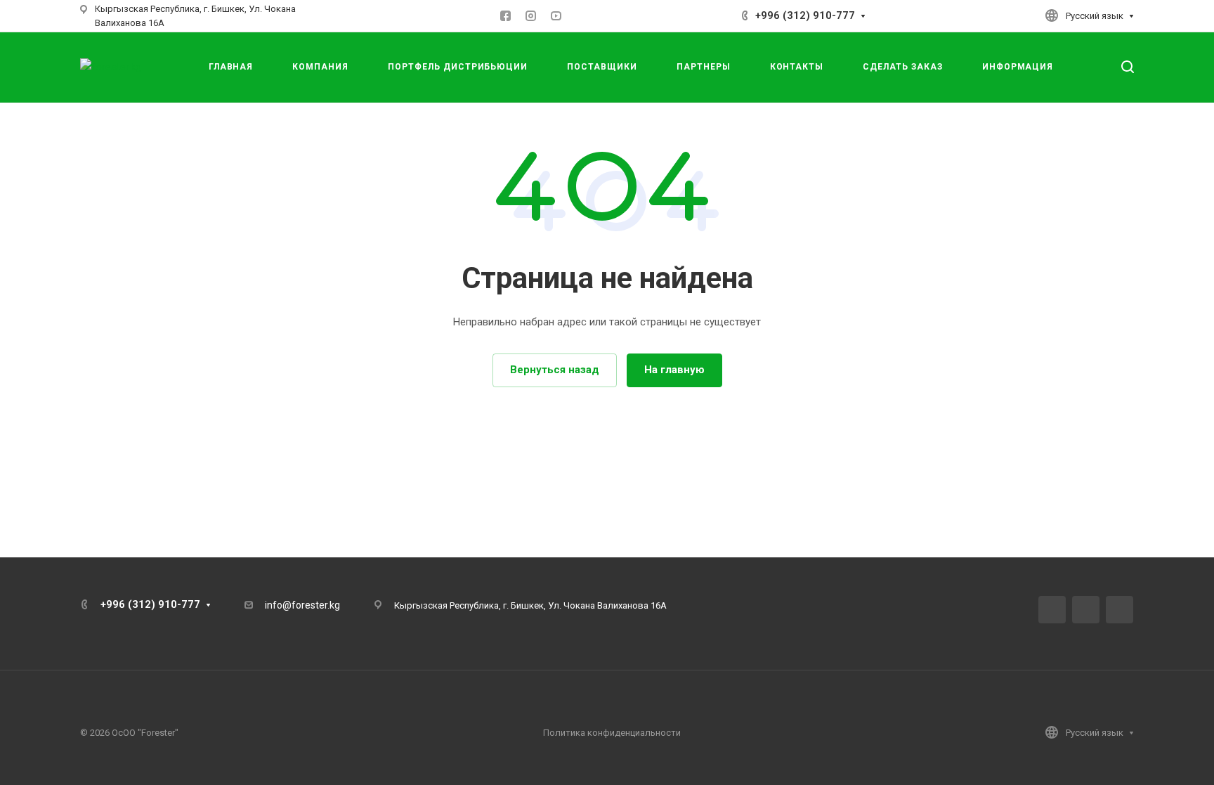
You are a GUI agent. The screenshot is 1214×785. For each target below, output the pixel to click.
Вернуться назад (554, 369)
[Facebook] (506, 16)
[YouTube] (556, 16)
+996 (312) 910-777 (805, 15)
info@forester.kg (302, 605)
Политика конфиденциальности (612, 732)
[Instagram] (531, 16)
